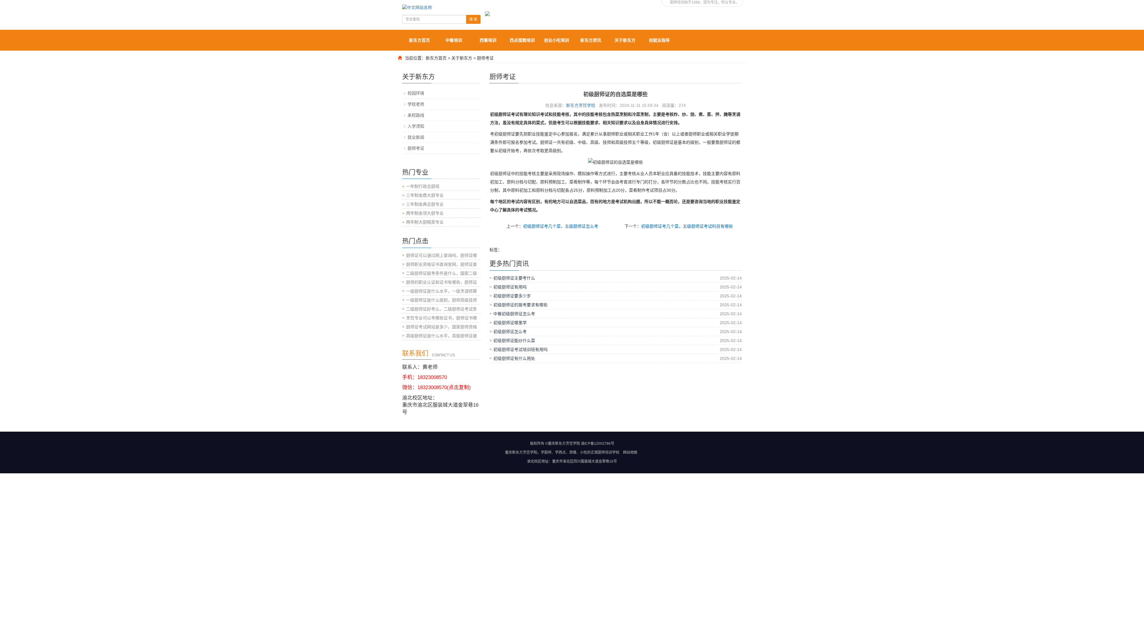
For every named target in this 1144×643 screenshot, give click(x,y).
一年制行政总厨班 (422, 186)
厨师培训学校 (608, 452)
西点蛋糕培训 (522, 40)
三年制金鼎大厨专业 (425, 195)
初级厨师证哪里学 (510, 322)
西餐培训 (488, 40)
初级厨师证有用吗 (510, 287)
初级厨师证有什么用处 (514, 358)
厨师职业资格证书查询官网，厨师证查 (441, 264)
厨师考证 (485, 58)
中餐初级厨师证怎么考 (514, 313)
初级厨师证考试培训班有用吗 (520, 349)
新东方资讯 (590, 40)
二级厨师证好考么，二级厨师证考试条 (441, 309)
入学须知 (416, 126)
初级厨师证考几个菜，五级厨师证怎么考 (560, 226)
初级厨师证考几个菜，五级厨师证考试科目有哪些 (687, 226)
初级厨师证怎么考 (510, 331)
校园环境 (416, 93)
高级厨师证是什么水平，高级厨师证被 (441, 335)
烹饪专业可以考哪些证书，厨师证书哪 (441, 318)
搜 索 (473, 19)
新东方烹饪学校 (580, 105)
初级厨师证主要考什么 (514, 278)
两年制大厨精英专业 (425, 222)
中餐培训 (453, 40)
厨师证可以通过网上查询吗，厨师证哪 (441, 255)
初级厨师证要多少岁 (512, 296)
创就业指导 (659, 40)
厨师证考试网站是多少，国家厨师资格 (441, 326)
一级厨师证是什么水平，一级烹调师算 (441, 291)
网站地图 (630, 452)
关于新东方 (625, 40)
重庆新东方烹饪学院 (521, 452)
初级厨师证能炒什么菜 (514, 340)
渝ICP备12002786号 (597, 443)
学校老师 (416, 104)
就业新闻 (416, 137)
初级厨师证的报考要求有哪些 (520, 304)
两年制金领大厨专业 (425, 213)
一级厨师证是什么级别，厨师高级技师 (441, 300)
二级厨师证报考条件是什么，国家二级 (441, 273)
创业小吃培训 (556, 40)
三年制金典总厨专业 (425, 204)
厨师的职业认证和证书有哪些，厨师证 (441, 282)
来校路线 (416, 115)
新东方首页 (419, 40)
